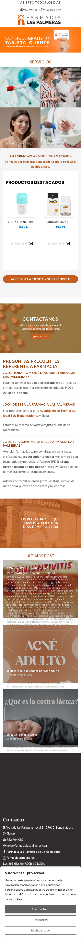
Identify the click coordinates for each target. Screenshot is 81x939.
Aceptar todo (40, 909)
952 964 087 (31, 9)
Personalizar (40, 919)
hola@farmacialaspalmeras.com (27, 845)
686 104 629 (52, 9)
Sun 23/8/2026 (40, 620)
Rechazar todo (40, 930)
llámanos (34, 325)
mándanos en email (51, 325)
